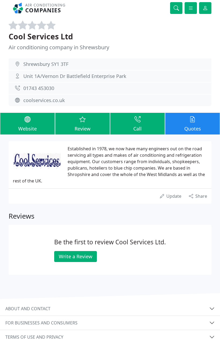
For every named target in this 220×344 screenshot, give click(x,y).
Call (137, 128)
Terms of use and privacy (34, 337)
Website (27, 128)
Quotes (192, 128)
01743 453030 (38, 88)
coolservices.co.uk (44, 100)
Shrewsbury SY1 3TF (45, 64)
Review (82, 128)
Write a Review (75, 256)
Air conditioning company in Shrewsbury (59, 47)
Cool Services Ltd (41, 36)
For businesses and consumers (41, 323)
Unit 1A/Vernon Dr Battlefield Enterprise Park (74, 76)
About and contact (27, 309)
